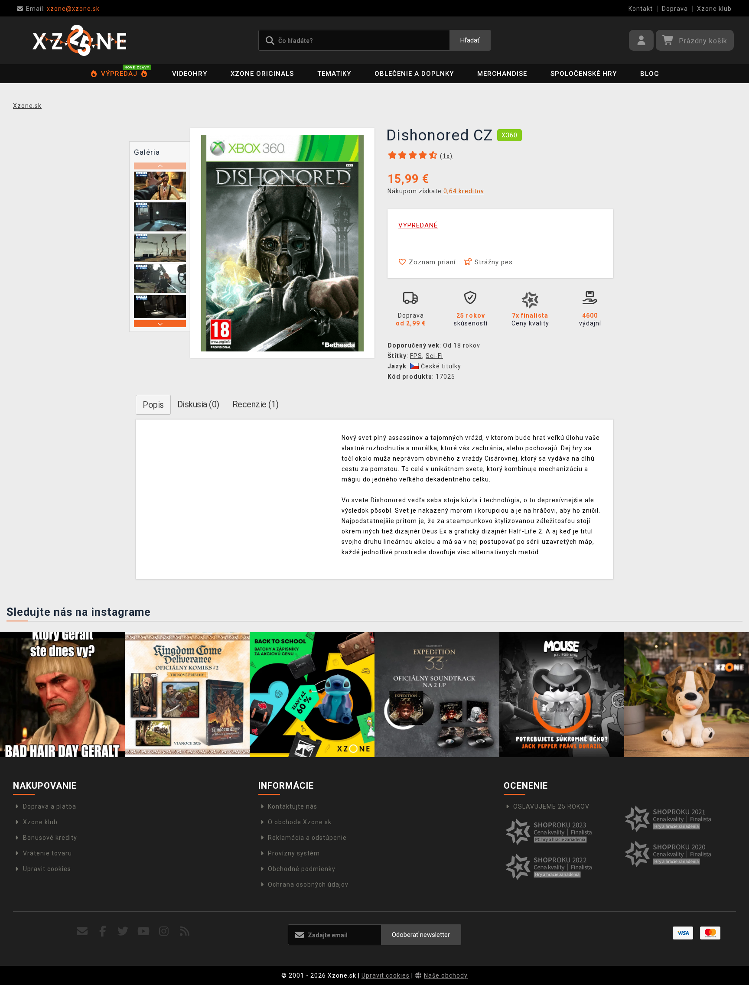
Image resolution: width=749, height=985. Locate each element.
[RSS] (185, 931)
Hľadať (469, 40)
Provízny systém (294, 853)
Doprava (675, 8)
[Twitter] (123, 931)
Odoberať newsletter (421, 935)
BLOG (649, 74)
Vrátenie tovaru (47, 853)
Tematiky (334, 74)
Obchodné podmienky (301, 868)
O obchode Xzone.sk (300, 822)
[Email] (82, 931)
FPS (416, 355)
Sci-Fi (434, 355)
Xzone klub (714, 8)
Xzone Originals (262, 74)
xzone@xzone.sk (63, 8)
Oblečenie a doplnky (414, 74)
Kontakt (641, 8)
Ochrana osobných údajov (308, 884)
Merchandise (502, 74)
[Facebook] (103, 931)
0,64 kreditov (463, 191)
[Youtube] (143, 931)
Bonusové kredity (50, 837)
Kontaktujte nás (292, 806)
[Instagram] (164, 931)
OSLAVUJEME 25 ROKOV (551, 806)
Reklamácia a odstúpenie (307, 837)
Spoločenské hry (583, 74)
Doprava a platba (49, 806)
